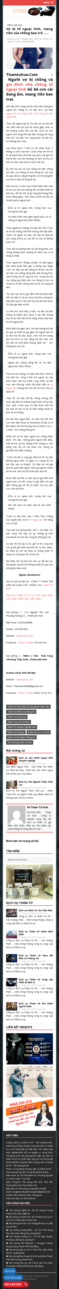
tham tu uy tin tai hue (18, 721)
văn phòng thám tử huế (20, 742)
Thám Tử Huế (24, 642)
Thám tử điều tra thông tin (21, 711)
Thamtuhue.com (24, 635)
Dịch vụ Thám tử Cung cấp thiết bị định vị (36, 981)
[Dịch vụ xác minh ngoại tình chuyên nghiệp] (11, 762)
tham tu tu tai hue (17, 716)
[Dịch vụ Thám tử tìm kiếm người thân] (11, 1008)
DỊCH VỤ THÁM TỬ (19, 903)
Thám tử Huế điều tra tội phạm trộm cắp (28, 706)
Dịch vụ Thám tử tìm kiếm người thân (36, 1005)
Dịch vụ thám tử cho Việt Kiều (35, 910)
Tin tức (17, 41)
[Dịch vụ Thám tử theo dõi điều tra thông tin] (11, 960)
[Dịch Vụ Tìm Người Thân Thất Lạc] (11, 786)
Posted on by (25, 38)
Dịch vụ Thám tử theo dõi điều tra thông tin (36, 957)
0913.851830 (13, 1284)
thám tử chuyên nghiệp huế (22, 726)
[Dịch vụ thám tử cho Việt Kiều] (11, 915)
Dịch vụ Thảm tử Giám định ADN (36, 933)
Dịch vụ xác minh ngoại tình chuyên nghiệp (36, 759)
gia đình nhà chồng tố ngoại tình (29, 87)
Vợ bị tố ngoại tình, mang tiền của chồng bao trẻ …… (29, 31)
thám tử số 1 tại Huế (38, 732)
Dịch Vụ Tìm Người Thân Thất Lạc (36, 783)
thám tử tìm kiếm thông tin (21, 737)
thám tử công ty (16, 732)
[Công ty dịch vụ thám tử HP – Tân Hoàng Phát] (29, 13)
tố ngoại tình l (36, 519)
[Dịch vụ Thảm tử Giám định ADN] (11, 936)
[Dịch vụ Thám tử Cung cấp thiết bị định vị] (11, 984)
